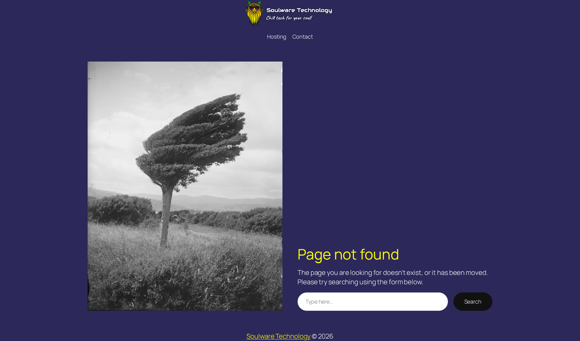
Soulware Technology (278, 336)
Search (473, 301)
